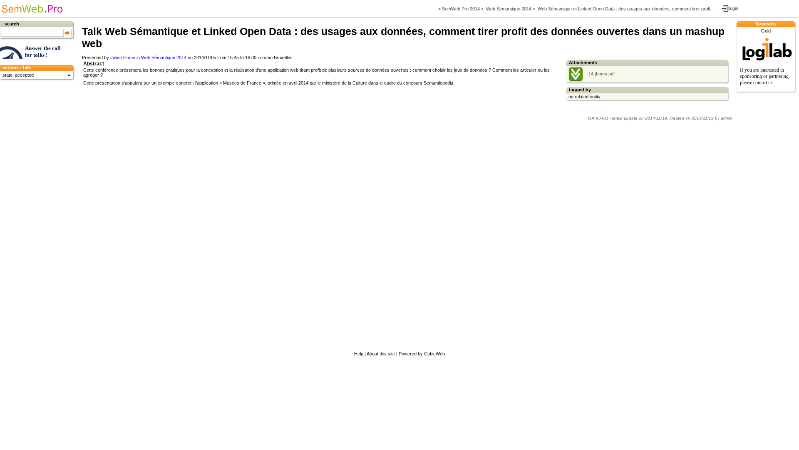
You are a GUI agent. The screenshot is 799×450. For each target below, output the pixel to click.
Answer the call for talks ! (43, 51)
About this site (381, 353)
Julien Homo (122, 57)
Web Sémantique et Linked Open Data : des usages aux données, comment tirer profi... (626, 8)
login (733, 8)
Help (358, 353)
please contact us (756, 82)
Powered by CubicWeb (422, 353)
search (12, 23)
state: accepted (18, 75)
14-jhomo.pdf (601, 73)
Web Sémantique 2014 (508, 8)
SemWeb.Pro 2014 (461, 8)
